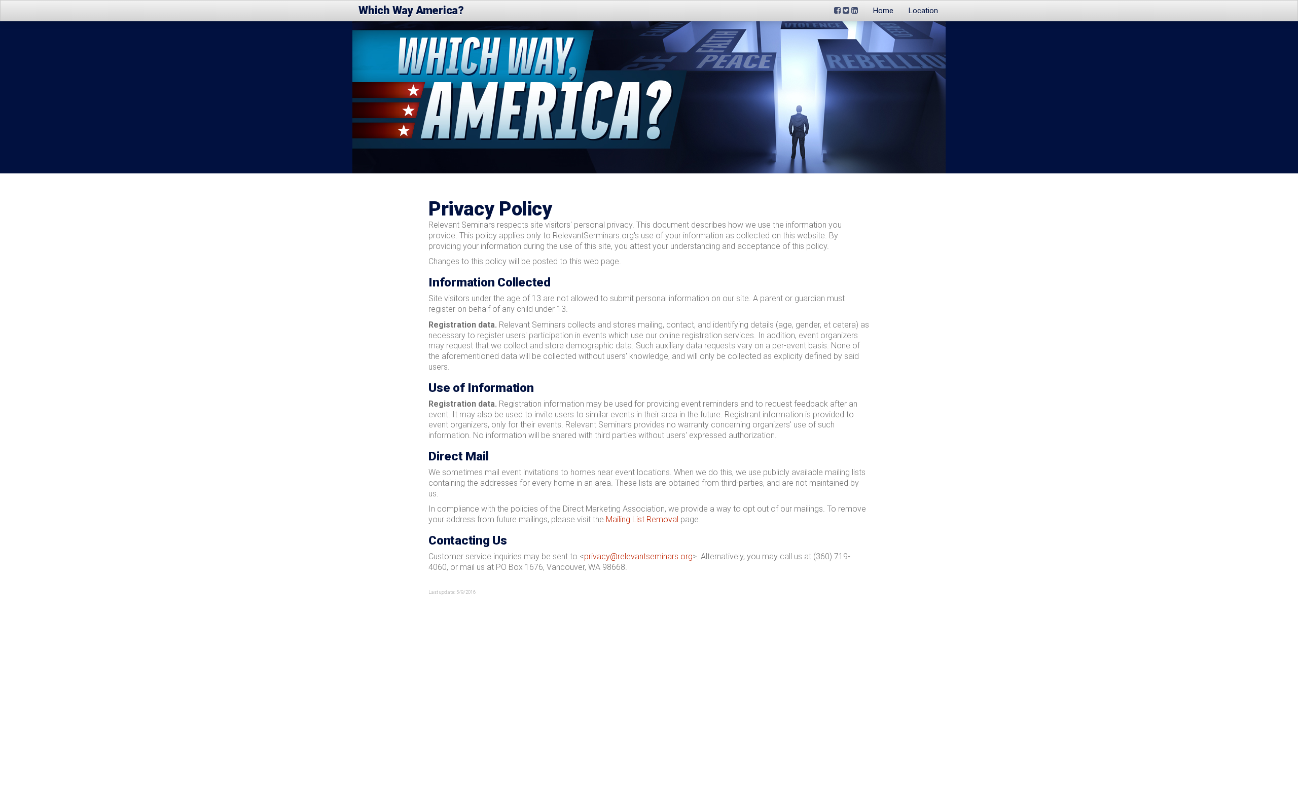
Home (883, 10)
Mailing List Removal (642, 519)
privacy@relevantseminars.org (638, 556)
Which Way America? (411, 10)
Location (923, 10)
